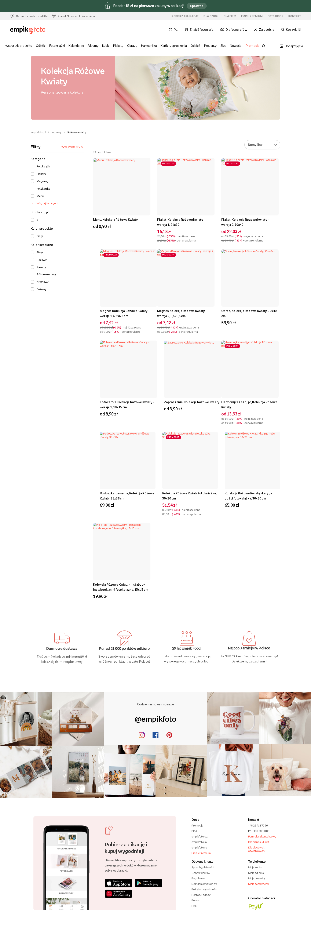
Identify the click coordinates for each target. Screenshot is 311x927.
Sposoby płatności (202, 867)
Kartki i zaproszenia (174, 45)
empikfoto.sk (199, 841)
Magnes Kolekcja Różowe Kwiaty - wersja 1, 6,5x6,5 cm (124, 313)
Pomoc (195, 900)
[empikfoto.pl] (32, 30)
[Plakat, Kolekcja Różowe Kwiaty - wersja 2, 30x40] (250, 186)
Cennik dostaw (200, 872)
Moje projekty (256, 878)
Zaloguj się (266, 29)
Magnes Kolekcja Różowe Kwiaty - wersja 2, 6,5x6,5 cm (181, 313)
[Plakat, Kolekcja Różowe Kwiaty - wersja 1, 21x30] (186, 186)
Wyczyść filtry (70, 146)
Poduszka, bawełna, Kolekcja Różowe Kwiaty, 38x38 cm (127, 496)
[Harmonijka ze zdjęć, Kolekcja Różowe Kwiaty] (250, 369)
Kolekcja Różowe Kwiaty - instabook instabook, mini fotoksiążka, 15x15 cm (120, 587)
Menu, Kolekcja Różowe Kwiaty (115, 219)
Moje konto (255, 867)
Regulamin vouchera (204, 883)
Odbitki (40, 45)
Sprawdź (196, 5)
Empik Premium (252, 16)
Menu (40, 196)
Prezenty (210, 45)
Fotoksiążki (57, 45)
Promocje (252, 45)
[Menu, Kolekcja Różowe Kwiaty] (121, 186)
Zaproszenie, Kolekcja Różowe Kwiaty (191, 402)
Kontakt (294, 16)
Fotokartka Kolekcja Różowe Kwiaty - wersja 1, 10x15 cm (127, 404)
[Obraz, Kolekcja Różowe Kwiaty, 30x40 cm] (250, 278)
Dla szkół (211, 16)
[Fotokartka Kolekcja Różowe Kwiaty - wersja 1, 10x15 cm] (128, 369)
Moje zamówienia (259, 883)
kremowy (42, 281)
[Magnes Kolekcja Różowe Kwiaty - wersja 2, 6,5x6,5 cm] (186, 278)
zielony (41, 267)
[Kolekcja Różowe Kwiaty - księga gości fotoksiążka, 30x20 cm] (252, 460)
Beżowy (41, 289)
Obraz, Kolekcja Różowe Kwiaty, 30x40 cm (249, 313)
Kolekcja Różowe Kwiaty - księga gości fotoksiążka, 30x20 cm (248, 496)
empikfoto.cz (199, 836)
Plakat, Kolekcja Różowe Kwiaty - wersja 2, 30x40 (245, 222)
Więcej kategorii (47, 203)
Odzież (195, 45)
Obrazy (132, 45)
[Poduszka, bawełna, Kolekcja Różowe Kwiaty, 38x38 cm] (128, 460)
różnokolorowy (46, 274)
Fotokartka (43, 188)
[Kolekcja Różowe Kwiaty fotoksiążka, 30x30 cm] (190, 460)
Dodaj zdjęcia (294, 46)
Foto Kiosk (275, 16)
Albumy (93, 45)
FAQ (194, 905)
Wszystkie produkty (18, 45)
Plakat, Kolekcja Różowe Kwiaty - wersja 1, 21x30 (181, 222)
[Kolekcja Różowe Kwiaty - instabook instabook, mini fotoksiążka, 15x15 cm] (121, 551)
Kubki (105, 45)
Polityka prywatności (204, 889)
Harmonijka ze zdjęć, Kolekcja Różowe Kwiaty (249, 404)
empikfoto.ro (199, 847)
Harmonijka (149, 45)
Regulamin (198, 878)
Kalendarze (76, 45)
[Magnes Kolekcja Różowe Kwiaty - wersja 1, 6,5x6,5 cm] (128, 278)
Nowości (236, 45)
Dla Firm (230, 16)
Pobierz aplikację (185, 16)
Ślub (223, 45)
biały (40, 236)
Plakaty (118, 45)
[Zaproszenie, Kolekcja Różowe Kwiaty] (192, 369)
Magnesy (42, 181)
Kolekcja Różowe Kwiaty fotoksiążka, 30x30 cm (189, 496)
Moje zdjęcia (256, 872)
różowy (42, 259)
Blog (194, 830)
